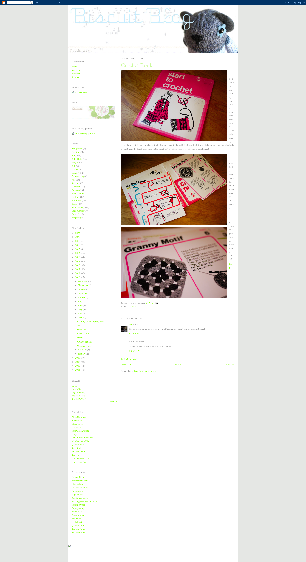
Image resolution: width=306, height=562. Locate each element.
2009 (78, 357)
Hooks (80, 337)
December (83, 281)
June (80, 305)
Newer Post (126, 364)
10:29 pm (134, 351)
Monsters (76, 186)
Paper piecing (78, 508)
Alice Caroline (79, 416)
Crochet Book (84, 333)
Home (178, 364)
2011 (78, 273)
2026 (78, 233)
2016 (78, 253)
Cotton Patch (78, 427)
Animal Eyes (78, 477)
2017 (78, 249)
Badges (75, 162)
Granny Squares (84, 341)
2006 (78, 369)
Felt (73, 179)
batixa (75, 385)
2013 (78, 265)
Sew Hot (76, 455)
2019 (78, 241)
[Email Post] (156, 303)
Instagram (76, 70)
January (82, 353)
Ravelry (75, 76)
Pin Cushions (78, 193)
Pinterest (76, 73)
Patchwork (77, 190)
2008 (78, 361)
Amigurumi (77, 148)
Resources (76, 200)
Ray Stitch (77, 448)
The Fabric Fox (79, 461)
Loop (74, 434)
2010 (78, 277)
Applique (76, 152)
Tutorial (75, 214)
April (81, 313)
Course (75, 169)
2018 (78, 245)
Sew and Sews (78, 528)
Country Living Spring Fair (90, 321)
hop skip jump (78, 395)
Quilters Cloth (78, 525)
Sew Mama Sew (79, 532)
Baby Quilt (77, 159)
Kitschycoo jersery (80, 497)
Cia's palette (77, 484)
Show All (113, 402)
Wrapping (76, 217)
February (82, 349)
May (80, 309)
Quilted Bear (78, 444)
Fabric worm (77, 490)
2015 (78, 257)
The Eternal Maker (80, 458)
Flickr (74, 66)
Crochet (132, 306)
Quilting (76, 196)
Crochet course (84, 345)
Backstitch (77, 420)
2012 (78, 269)
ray (130, 324)
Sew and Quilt (78, 451)
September (83, 293)
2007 (78, 365)
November (83, 285)
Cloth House (78, 423)
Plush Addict (78, 515)
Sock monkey (78, 207)
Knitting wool (78, 504)
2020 (78, 236)
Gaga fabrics (77, 494)
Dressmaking (78, 176)
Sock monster (78, 210)
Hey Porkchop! (79, 392)
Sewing (75, 203)
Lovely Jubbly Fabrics (82, 437)
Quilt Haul (82, 329)
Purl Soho (76, 518)
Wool (79, 325)
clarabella (76, 389)
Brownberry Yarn (80, 480)
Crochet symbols (80, 487)
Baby (74, 155)
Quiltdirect (77, 522)
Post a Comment (129, 358)
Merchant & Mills (80, 441)
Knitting (76, 183)
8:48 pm (134, 333)
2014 (78, 261)
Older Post (229, 364)
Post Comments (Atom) (145, 371)
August (82, 297)
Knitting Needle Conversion (85, 501)
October (82, 289)
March (81, 317)
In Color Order (78, 398)
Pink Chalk (77, 511)
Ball (74, 165)
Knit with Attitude (80, 430)
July (80, 301)
